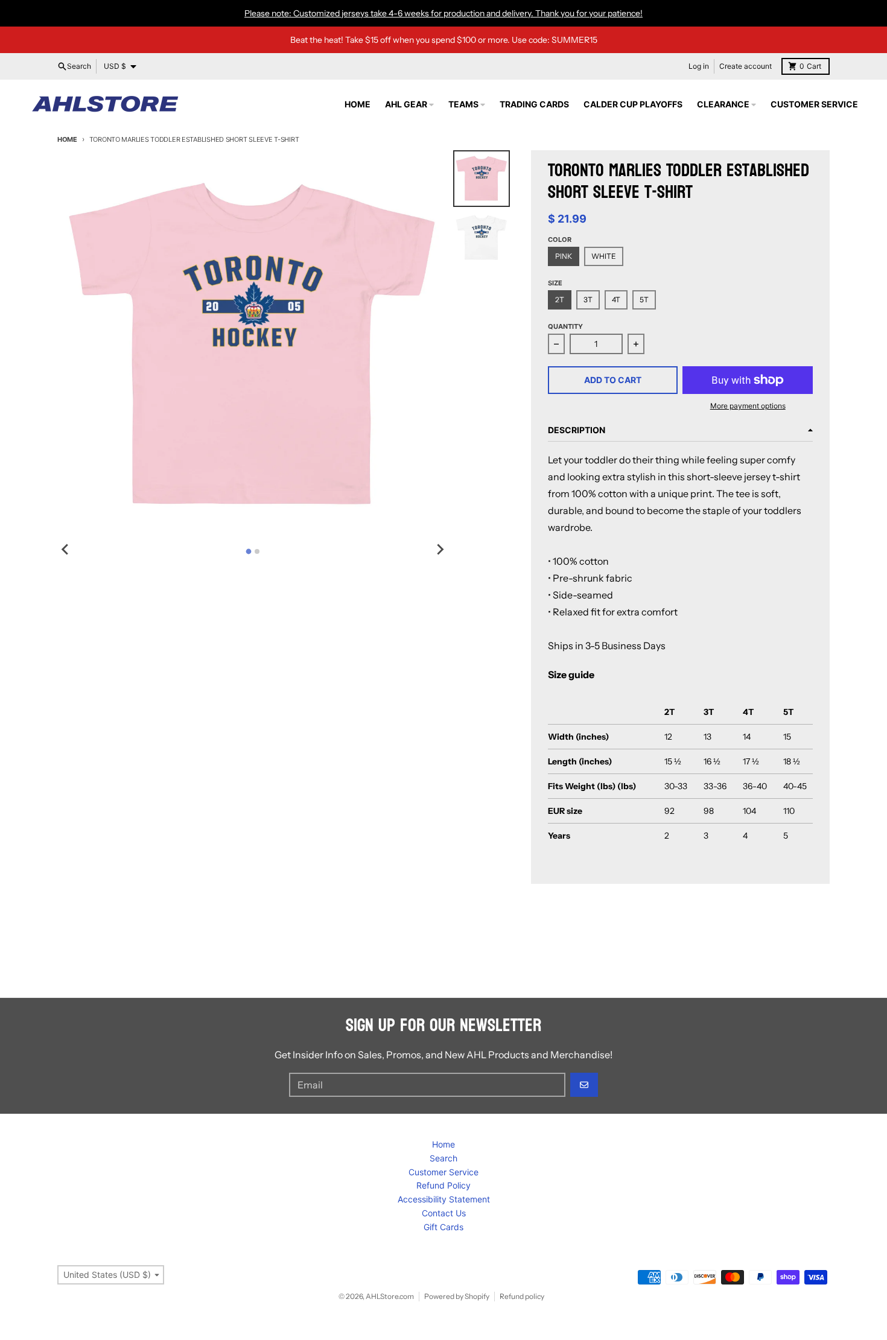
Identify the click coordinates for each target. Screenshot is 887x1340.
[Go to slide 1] (248, 551)
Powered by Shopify (456, 1296)
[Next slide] (439, 549)
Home (67, 139)
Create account (745, 66)
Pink (563, 256)
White (603, 256)
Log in (698, 66)
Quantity (565, 326)
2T (559, 299)
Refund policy (522, 1296)
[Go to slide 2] (257, 551)
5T (644, 299)
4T (616, 299)
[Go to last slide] (65, 549)
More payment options (748, 405)
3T (588, 299)
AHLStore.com (390, 1296)
